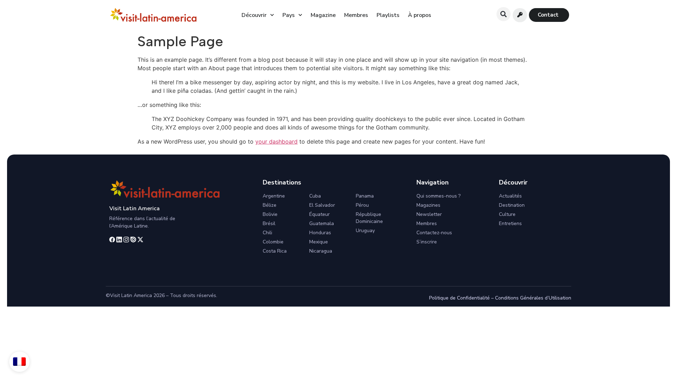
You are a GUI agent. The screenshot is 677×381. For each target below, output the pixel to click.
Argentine (274, 196)
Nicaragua (320, 251)
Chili (267, 232)
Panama (365, 196)
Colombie (273, 241)
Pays (288, 15)
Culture (507, 214)
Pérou (362, 205)
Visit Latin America (134, 208)
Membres (356, 15)
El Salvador (322, 205)
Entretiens (510, 223)
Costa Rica (275, 251)
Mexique (318, 241)
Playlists (388, 15)
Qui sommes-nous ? (438, 196)
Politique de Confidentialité (459, 298)
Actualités (510, 196)
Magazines (428, 205)
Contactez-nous (434, 232)
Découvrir (254, 15)
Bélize (269, 205)
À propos (419, 15)
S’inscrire (426, 241)
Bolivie (270, 214)
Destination (512, 205)
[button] (503, 14)
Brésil (269, 223)
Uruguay (365, 230)
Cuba (315, 196)
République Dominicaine (369, 218)
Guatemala (321, 223)
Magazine (323, 15)
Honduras (320, 232)
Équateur (319, 214)
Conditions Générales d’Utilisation (533, 298)
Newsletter (429, 214)
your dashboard (276, 141)
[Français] (19, 361)
